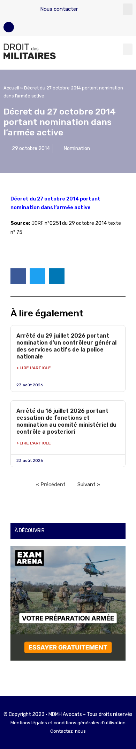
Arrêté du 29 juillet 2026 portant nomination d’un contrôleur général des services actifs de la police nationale (66, 346)
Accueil (11, 87)
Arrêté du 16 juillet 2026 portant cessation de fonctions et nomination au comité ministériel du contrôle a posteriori (66, 421)
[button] (128, 9)
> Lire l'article (33, 367)
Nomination (77, 148)
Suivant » (88, 484)
